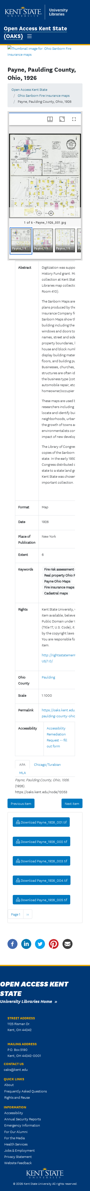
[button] (21, 241)
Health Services (16, 1144)
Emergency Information (22, 1125)
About (9, 1084)
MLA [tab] (22, 772)
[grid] (45, 243)
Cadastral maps (56, 593)
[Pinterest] (54, 943)
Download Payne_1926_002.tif (43, 841)
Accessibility (13, 1112)
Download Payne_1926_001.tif (43, 822)
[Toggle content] (44, 492)
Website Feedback (18, 1162)
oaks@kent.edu (16, 1069)
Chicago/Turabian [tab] (47, 764)
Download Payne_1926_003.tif (43, 861)
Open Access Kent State (29, 89)
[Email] (67, 943)
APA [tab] (22, 764)
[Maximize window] (62, 119)
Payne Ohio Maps (57, 581)
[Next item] (51, 213)
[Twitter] (40, 943)
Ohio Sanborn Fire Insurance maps (44, 95)
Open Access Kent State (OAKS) (35, 31)
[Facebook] (13, 943)
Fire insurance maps (59, 587)
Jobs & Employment (19, 1150)
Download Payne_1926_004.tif (43, 880)
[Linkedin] (26, 943)
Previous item (21, 803)
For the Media (14, 1137)
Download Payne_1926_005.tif (43, 899)
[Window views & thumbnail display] (50, 119)
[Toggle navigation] (29, 36)
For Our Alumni (16, 1131)
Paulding (48, 677)
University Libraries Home (26, 1001)
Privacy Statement (18, 1156)
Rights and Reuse (17, 1097)
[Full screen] (74, 119)
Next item (72, 803)
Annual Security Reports (22, 1119)
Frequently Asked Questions (25, 1091)
